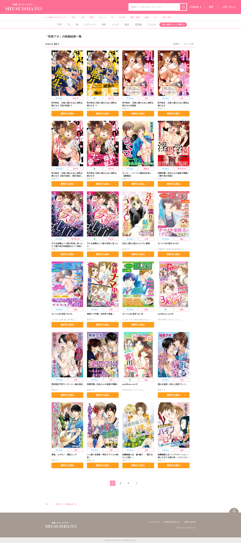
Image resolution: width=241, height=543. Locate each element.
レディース (90, 24)
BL (77, 24)
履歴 (211, 7)
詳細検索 (194, 7)
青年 (104, 24)
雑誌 (127, 24)
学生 (74, 17)
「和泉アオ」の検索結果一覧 (65, 504)
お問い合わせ (228, 7)
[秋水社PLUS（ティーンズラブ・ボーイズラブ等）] (24, 9)
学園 (91, 17)
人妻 (83, 17)
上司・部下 (167, 17)
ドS (155, 17)
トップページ (154, 522)
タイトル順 (188, 44)
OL (112, 17)
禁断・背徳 (135, 17)
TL (69, 24)
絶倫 (147, 17)
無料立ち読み (67, 113)
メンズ (115, 24)
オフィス (102, 17)
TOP (59, 24)
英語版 (138, 24)
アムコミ (152, 24)
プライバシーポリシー (186, 528)
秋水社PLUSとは (171, 522)
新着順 (176, 44)
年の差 (122, 17)
